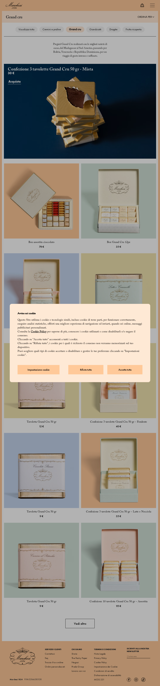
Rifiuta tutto (86, 369)
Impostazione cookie (39, 369)
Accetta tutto (125, 369)
